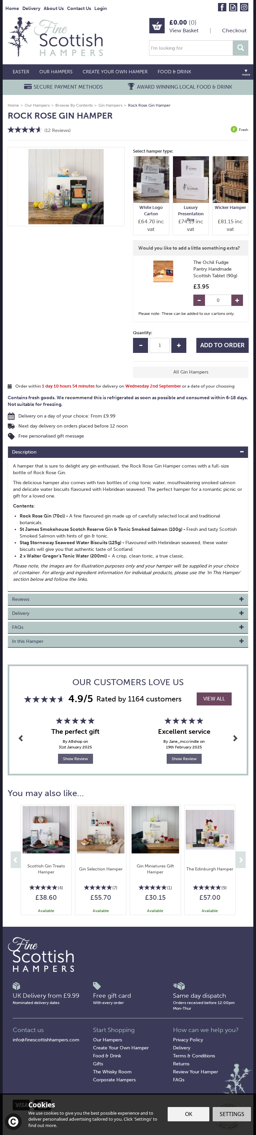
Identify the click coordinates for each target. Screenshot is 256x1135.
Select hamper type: (153, 151)
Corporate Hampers (114, 1080)
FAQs (178, 1080)
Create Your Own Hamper (121, 1048)
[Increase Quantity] (237, 300)
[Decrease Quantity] (199, 300)
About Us (54, 8)
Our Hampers (107, 1040)
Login (100, 8)
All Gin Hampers (190, 372)
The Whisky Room (112, 1072)
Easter (21, 72)
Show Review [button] (75, 758)
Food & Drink (107, 1056)
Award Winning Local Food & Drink (184, 87)
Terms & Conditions (194, 1056)
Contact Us (79, 8)
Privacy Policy (188, 1040)
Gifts (98, 1064)
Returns (181, 1064)
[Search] (240, 48)
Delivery (181, 1048)
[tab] (128, 452)
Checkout (234, 30)
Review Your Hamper (195, 1072)
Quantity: (142, 332)
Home (12, 8)
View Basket (184, 30)
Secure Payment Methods (68, 87)
